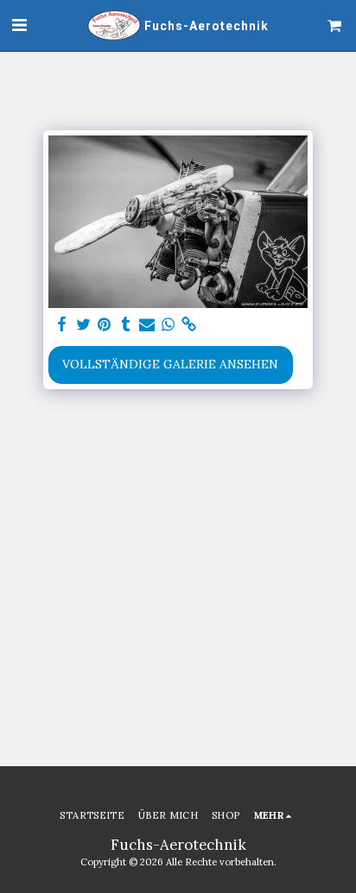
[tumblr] (126, 325)
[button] (19, 24)
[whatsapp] (168, 325)
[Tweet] (84, 325)
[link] (189, 325)
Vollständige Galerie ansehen (170, 364)
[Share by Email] (147, 325)
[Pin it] (104, 325)
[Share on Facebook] (62, 325)
